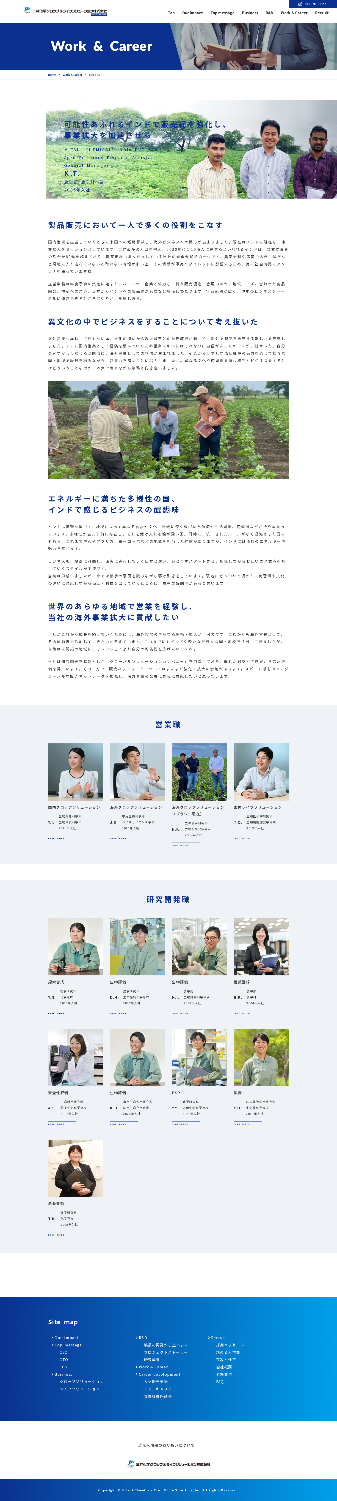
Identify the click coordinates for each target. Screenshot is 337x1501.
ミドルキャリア (158, 1389)
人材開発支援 (156, 1381)
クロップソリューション (82, 1381)
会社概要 (224, 1367)
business (63, 1374)
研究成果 (152, 1359)
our (192, 12)
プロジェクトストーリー (166, 1352)
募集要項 (224, 1374)
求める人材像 (228, 1352)
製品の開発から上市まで (166, 1345)
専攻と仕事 (226, 1359)
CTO (64, 1359)
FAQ (220, 1381)
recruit (218, 1337)
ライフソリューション (80, 1389)
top (171, 12)
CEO (64, 1352)
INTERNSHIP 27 (315, 3)
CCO (64, 1367)
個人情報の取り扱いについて (168, 1445)
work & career (153, 1367)
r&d (143, 1337)
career (160, 1374)
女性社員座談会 (158, 1396)
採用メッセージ (230, 1345)
